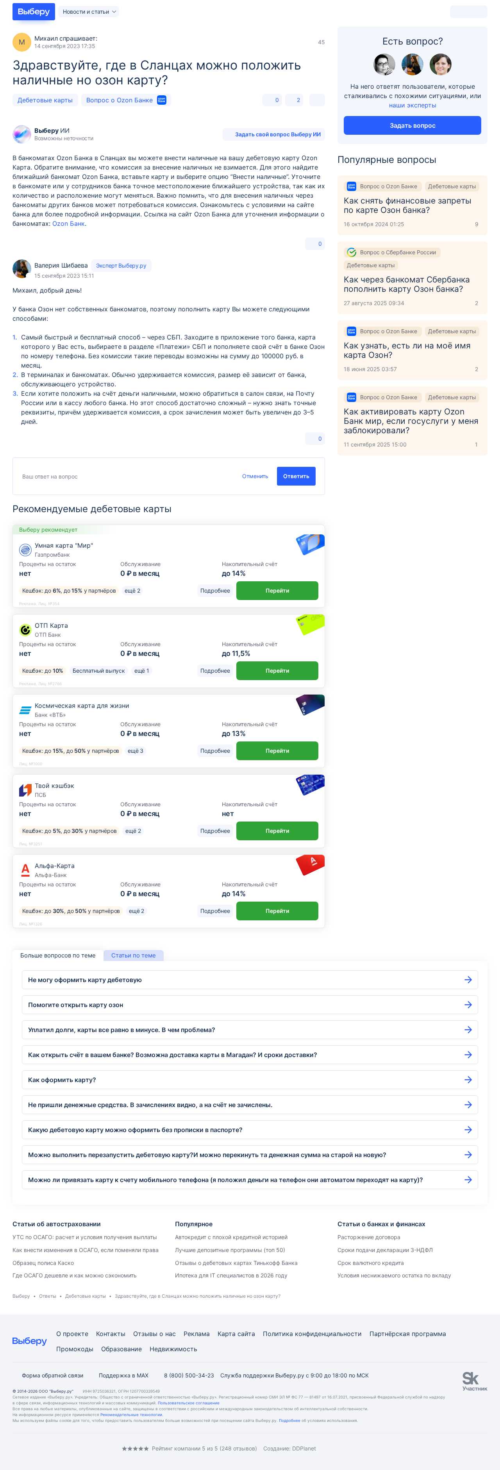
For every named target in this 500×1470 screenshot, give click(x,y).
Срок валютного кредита (371, 1262)
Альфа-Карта (55, 866)
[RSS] (78, 1448)
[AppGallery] (472, 1448)
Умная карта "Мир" (64, 545)
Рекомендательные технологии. (131, 1414)
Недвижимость (173, 1349)
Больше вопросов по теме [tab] (58, 955)
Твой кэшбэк (54, 785)
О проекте (72, 1334)
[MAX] (47, 1448)
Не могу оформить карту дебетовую (85, 980)
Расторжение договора (369, 1237)
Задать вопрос (413, 125)
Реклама (197, 1334)
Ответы (47, 1296)
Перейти (277, 590)
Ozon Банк (68, 223)
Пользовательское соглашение (189, 1402)
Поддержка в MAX (123, 1375)
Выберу (21, 1296)
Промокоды (74, 1349)
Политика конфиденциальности (312, 1334)
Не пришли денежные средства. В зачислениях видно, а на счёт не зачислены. (150, 1105)
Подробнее (289, 1420)
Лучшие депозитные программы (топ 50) (230, 1250)
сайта (246, 1334)
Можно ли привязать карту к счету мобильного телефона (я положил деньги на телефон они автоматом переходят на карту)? (225, 1180)
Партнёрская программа (408, 1334)
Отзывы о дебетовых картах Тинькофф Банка (236, 1262)
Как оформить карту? (62, 1080)
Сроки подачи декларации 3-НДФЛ (385, 1250)
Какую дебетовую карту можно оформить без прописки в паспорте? (135, 1130)
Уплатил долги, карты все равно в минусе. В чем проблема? (121, 1030)
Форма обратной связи (52, 1375)
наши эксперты (412, 105)
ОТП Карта (51, 625)
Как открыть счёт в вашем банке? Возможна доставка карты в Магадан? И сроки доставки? (172, 1055)
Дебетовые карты (45, 100)
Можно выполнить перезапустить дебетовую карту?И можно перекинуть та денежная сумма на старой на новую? (207, 1155)
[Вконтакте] (15, 1448)
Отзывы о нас (154, 1334)
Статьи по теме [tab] (133, 955)
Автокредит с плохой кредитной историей (231, 1237)
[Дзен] (62, 1448)
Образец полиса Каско (43, 1262)
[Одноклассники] (31, 1448)
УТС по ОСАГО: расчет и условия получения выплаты (84, 1237)
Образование (121, 1349)
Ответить (296, 476)
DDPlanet (304, 1448)
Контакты (110, 1334)
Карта (227, 1334)
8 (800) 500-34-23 (189, 1375)
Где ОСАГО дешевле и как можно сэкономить (74, 1275)
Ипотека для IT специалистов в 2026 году (231, 1275)
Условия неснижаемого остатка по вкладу (394, 1275)
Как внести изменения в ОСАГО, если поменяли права (85, 1250)
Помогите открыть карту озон (75, 1005)
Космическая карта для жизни (82, 705)
